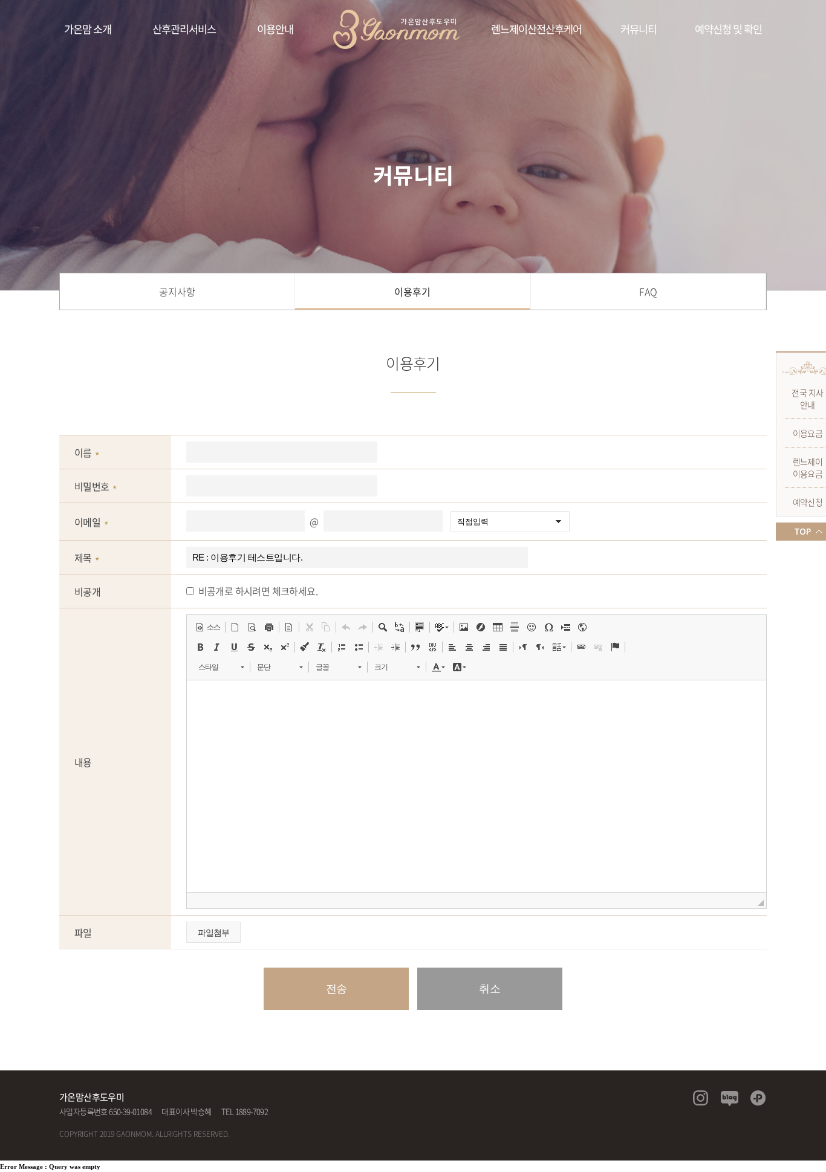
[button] (208, 627)
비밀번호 (91, 486)
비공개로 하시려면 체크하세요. (257, 591)
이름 (83, 452)
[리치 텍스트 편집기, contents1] (476, 786)
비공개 (87, 591)
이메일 (87, 522)
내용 (83, 762)
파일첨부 (213, 932)
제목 (83, 557)
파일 (83, 932)
